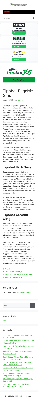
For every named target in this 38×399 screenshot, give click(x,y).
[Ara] (32, 305)
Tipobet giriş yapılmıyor (13, 272)
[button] (33, 18)
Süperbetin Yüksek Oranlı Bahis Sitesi (19, 274)
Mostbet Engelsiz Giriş (13, 277)
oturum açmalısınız (27, 292)
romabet (6, 320)
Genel (7, 269)
